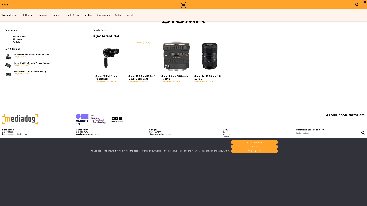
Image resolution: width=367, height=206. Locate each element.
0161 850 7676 (82, 132)
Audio (118, 15)
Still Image (27, 15)
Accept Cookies (254, 142)
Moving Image (9, 15)
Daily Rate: (105, 81)
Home (225, 132)
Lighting (88, 15)
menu (5, 4)
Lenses (55, 15)
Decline (254, 146)
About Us (226, 134)
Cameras (42, 15)
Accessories (103, 15)
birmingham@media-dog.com (14, 134)
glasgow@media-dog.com (160, 134)
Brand (96, 30)
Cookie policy (254, 151)
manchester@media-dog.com (88, 134)
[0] (277, 4)
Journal (225, 136)
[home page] (183, 6)
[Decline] (363, 172)
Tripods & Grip (72, 15)
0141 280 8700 (155, 132)
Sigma (104, 30)
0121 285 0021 (8, 132)
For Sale (130, 15)
